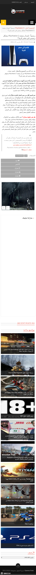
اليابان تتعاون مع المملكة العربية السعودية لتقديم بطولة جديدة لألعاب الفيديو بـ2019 (19, 436)
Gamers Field (29, 570)
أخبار (26, 28)
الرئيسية (32, 2)
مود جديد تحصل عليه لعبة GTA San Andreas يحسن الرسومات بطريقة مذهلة (18, 350)
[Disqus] (18, 243)
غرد (16, 160)
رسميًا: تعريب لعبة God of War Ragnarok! (20, 372)
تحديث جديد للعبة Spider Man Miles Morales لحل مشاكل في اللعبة (18, 393)
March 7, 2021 (27, 150)
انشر (16, 164)
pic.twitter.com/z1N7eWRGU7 (22, 145)
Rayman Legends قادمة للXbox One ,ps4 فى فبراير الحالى (19, 501)
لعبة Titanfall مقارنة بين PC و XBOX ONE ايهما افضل (19, 479)
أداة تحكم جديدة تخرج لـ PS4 (25, 545)
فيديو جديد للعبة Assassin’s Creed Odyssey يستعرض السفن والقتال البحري (20, 458)
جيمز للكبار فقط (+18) (26, 416)
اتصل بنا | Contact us (17, 2)
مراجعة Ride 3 (29, 524)
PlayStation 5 (19, 28)
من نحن (26, 2)
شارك (16, 168)
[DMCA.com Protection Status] (6, 574)
